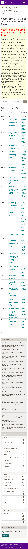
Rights (19, 544)
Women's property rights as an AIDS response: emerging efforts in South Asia (13, 376)
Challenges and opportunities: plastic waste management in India (13, 154)
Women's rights (14, 500)
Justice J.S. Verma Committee (18, 368)
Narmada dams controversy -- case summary (12, 402)
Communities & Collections (8, 8)
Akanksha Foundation (14, 463)
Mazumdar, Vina (14, 454)
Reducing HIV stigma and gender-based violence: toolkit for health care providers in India (13, 385)
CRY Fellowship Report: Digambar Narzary (13, 289)
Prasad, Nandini (11, 387)
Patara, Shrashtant (23, 173)
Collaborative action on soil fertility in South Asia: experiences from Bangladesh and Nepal (14, 242)
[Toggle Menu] (24, 2)
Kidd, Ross (4, 387)
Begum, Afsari (23, 249)
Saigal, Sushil (23, 128)
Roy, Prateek (23, 160)
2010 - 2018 (14, 513)
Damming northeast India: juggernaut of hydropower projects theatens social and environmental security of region (14, 312)
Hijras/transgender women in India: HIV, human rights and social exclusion (13, 346)
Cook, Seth (22, 239)
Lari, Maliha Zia (5, 429)
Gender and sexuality (14, 479)
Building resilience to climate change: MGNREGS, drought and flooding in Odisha (14, 135)
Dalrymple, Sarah (23, 211)
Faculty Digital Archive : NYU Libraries (10, 7)
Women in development (14, 491)
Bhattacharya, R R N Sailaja (23, 152)
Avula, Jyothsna (18, 387)
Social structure (14, 497)
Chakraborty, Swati (6, 379)
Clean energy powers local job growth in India (13, 204)
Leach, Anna (23, 294)
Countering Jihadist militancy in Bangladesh (14, 282)
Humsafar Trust (14, 451)
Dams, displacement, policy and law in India (13, 322)
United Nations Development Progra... (10, 349)
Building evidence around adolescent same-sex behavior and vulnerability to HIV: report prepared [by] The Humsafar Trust (13, 356)
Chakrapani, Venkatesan (7, 348)
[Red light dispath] (14, 460)
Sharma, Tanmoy (6, 397)
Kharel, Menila (23, 246)
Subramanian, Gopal (6, 368)
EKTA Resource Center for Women (14, 448)
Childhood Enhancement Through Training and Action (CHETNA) (23, 192)
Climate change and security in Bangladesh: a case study (14, 213)
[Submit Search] (25, 101)
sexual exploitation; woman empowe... (14, 488)
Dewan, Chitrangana (23, 169)
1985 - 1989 (14, 522)
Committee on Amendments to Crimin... (10, 369)
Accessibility (4, 545)
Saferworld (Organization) (23, 228)
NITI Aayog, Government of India (23, 269)
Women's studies (14, 476)
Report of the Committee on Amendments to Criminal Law (12, 365)
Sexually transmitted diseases (14, 494)
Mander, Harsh (23, 323)
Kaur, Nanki (22, 122)
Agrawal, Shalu (23, 207)
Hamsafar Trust (5, 358)
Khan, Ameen (23, 163)
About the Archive (5, 544)
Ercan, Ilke (18, 404)
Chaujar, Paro (14, 466)
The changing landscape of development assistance (12, 170)
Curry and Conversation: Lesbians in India (13, 295)
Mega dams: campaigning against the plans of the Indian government (13, 395)
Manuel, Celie (23, 125)
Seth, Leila (15, 367)
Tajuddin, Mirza (5, 389)
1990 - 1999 (14, 519)
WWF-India (22, 233)
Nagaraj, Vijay (23, 326)
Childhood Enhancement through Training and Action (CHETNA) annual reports (13, 189)
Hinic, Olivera (23, 146)
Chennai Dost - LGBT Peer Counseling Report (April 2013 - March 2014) (14, 180)
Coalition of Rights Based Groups (9, 421)
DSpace (21, 547)
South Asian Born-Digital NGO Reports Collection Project (12, 343)
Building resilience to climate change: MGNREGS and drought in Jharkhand (14, 122)
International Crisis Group (23, 283)
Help (11, 544)
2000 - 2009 (14, 516)
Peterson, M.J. (5, 404)
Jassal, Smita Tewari (23, 301)
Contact (15, 544)
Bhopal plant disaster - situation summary (12, 409)
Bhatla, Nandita (15, 378)
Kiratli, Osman (12, 404)
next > (8, 332)
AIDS (14, 502)
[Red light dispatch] (14, 443)
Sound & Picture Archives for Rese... (14, 457)
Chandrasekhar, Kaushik (23, 157)
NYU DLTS (13, 547)
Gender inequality (14, 485)
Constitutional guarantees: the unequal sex (13, 276)
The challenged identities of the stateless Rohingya (14, 147)
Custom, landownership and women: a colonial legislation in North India (14, 302)
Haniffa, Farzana (23, 254)
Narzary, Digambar (23, 288)
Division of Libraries (7, 10)
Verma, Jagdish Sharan (7, 367)
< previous (3, 332)
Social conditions (14, 482)
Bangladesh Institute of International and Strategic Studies (23, 219)
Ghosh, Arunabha (23, 204)
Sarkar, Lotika (23, 275)
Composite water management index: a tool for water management (14, 269)
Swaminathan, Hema (6, 378)
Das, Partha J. (23, 313)
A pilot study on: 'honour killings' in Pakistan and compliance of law (13, 428)
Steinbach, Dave (23, 119)
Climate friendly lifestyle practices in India (14, 234)
